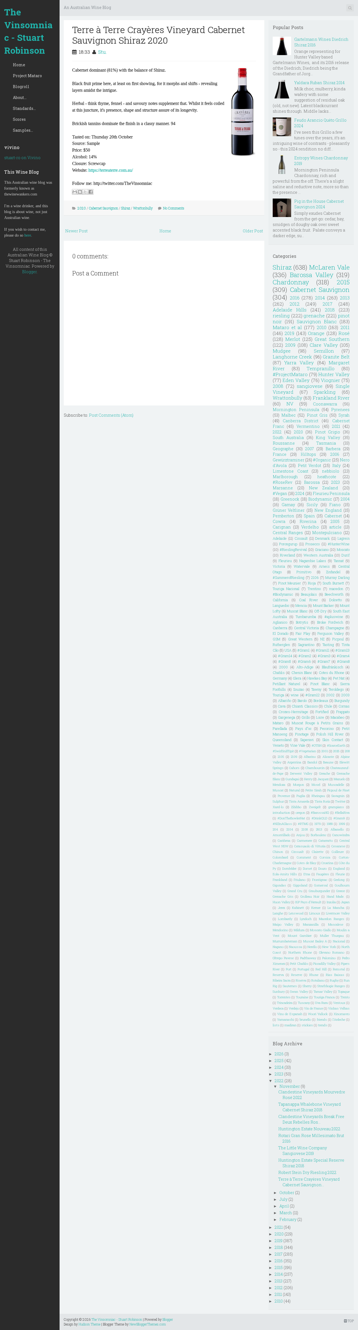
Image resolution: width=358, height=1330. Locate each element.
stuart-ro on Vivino (22, 157)
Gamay (288, 504)
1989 (330, 824)
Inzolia (331, 902)
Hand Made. (336, 896)
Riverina (308, 521)
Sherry (307, 986)
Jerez (281, 907)
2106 (315, 577)
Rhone (313, 975)
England (339, 868)
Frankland (280, 880)
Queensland (282, 739)
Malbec (288, 415)
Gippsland (300, 885)
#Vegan (280, 493)
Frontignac (319, 880)
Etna (306, 874)
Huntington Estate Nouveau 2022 (309, 1128)
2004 (345, 499)
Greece (340, 891)
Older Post (253, 231)
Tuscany (304, 1003)
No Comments (173, 208)
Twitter (340, 801)
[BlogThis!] (80, 192)
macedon (336, 588)
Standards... (24, 108)
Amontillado (281, 835)
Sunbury (279, 991)
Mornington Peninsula (296, 409)
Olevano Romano (331, 952)
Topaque (344, 991)
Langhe (278, 913)
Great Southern (332, 339)
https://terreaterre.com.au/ (110, 170)
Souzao (298, 689)
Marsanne (283, 488)
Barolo (302, 700)
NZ (322, 639)
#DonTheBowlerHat (291, 818)
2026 (279, 1054)
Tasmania (326, 443)
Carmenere (304, 840)
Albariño (284, 700)
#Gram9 (339, 818)
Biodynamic (320, 499)
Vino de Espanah (289, 1014)
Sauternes (290, 986)
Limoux (314, 913)
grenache (314, 315)
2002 (330, 695)
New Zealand (323, 488)
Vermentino (308, 426)
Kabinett (298, 907)
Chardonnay (291, 282)
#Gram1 (303, 650)
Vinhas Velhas (339, 1008)
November (289, 1086)
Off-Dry (320, 611)
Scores (19, 119)
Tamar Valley (323, 991)
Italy (336, 465)
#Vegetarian (307, 751)
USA (287, 650)
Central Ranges (288, 532)
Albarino (310, 756)
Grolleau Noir (310, 896)
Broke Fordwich (330, 622)
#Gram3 (324, 656)
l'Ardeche (339, 1019)
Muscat (278, 790)
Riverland (287, 555)
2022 (277, 432)
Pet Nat (339, 678)
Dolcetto (335, 600)
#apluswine (333, 616)
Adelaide (280, 538)
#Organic (322, 460)
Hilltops (308, 454)
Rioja (312, 583)
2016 (295, 297)
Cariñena (284, 840)
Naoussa (295, 947)
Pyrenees (340, 409)
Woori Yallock (318, 1014)
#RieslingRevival (293, 549)
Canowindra (341, 835)
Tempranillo (321, 368)
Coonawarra (325, 404)
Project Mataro (27, 75)
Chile (328, 706)
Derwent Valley (301, 773)
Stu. (102, 52)
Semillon (324, 351)
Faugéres (322, 874)
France (279, 454)
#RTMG (303, 824)
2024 (299, 493)
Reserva (278, 975)
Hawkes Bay (317, 678)
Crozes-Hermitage (293, 711)
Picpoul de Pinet (338, 790)
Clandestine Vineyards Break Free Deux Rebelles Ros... (311, 1119)
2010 (321, 327)
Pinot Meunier (289, 583)
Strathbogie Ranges (331, 986)
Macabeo (337, 717)
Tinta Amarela (299, 801)
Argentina (294, 762)
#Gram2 (304, 656)
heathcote (326, 476)
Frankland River (331, 398)
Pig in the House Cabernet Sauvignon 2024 (319, 204)
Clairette (317, 852)
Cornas (344, 706)
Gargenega (286, 717)
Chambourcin (315, 768)
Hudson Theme (89, 1324)
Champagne (335, 628)
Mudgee (282, 351)
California (280, 600)
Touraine (302, 997)
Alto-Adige (305, 667)
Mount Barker (323, 605)
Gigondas (279, 885)
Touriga (278, 695)
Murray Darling (337, 577)
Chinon (278, 852)
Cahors (294, 768)
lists (276, 1025)
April (284, 1206)
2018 (330, 309)
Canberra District (300, 420)
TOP (350, 1321)
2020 (81, 208)
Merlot (292, 339)
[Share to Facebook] (90, 192)
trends (322, 1025)
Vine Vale (297, 745)
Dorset (307, 868)
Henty (308, 779)
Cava (282, 706)
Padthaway (308, 958)
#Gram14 (285, 656)
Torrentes (284, 997)
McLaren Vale (329, 267)
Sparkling (325, 392)
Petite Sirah (313, 790)
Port (288, 969)
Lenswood (296, 913)
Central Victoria (306, 628)
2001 (324, 751)
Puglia (300, 796)
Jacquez (323, 779)
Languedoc (281, 605)
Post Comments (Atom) (111, 415)
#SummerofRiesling (288, 577)
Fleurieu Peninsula (331, 493)
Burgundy (342, 700)
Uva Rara (321, 1003)
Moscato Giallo (320, 930)
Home (19, 64)
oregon (300, 812)
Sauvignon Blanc (317, 321)
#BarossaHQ (320, 812)
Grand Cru (295, 891)
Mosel (316, 784)
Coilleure (338, 852)
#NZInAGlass (282, 824)
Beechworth (334, 594)
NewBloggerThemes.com (147, 1324)
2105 (281, 756)
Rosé (344, 333)
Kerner (316, 907)
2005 (335, 521)
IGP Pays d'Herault (308, 902)
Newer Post (76, 231)
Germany (280, 678)
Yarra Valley (299, 362)
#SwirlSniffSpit (283, 751)
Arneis (324, 566)
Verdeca (278, 1008)
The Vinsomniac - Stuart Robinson (28, 31)
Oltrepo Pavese (283, 958)
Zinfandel (333, 572)
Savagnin (338, 796)
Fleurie (340, 874)
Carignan (282, 527)
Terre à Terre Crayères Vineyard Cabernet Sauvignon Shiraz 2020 (158, 34)
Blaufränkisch (332, 667)
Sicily (312, 504)
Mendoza (279, 784)
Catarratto (326, 840)
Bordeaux (321, 700)
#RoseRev (282, 482)
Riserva (301, 980)
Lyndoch (306, 919)
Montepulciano (327, 532)
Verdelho (310, 527)
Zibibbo (296, 807)
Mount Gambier (300, 935)
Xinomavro (342, 1014)
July (283, 1199)
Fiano (335, 504)
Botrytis (302, 622)
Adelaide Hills (290, 309)
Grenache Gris (283, 896)
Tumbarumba (306, 616)
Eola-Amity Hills (285, 874)
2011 (345, 327)
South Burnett (333, 583)
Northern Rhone (300, 952)
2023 (335, 482)
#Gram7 (323, 661)
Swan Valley (299, 991)
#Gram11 (322, 650)
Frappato (343, 711)
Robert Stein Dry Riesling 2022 (307, 1172)
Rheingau (318, 796)
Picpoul (338, 639)
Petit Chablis (299, 963)
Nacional (339, 941)
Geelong (339, 880)
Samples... (23, 130)
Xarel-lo (278, 807)
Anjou (300, 835)
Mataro (278, 723)
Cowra (279, 521)
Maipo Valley (283, 924)
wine (295, 695)
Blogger (29, 271)
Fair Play (303, 633)
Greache (324, 773)
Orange (316, 333)
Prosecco (312, 544)
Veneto (278, 745)
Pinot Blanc (320, 683)
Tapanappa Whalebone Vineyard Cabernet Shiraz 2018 (309, 1107)
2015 (343, 282)
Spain (309, 515)
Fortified (322, 711)
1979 (317, 824)
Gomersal (321, 885)
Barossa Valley (311, 275)
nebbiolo (330, 471)
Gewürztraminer (288, 460)
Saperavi (307, 739)
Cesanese (338, 846)
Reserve (296, 975)
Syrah (344, 415)
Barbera (333, 448)
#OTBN (317, 745)
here (27, 235)
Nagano (278, 947)
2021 (336, 426)
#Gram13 (342, 650)
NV (289, 403)
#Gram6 (304, 661)
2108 (305, 829)
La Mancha (336, 907)
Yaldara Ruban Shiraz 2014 (319, 82)
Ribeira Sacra (282, 980)
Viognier (330, 380)
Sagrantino (306, 644)
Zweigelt (315, 807)
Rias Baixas (335, 975)
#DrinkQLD (319, 818)
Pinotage (302, 734)
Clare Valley (324, 345)
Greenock (290, 499)
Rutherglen (281, 644)
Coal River (308, 600)
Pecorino (327, 728)
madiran (290, 1025)
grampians (336, 807)
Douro (322, 868)
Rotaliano (318, 980)
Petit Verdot (309, 465)
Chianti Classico (305, 706)
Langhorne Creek (292, 356)
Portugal (303, 969)
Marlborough (285, 476)
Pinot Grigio (327, 432)
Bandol (312, 762)
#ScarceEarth (336, 745)
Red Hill (321, 969)
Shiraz (125, 208)
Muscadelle (336, 784)
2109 (294, 756)
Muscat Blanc (297, 611)
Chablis (279, 672)
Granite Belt (336, 356)
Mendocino (280, 930)
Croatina (327, 863)
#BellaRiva (342, 812)
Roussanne (284, 443)
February (287, 1219)
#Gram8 (343, 661)
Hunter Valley (334, 374)
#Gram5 (284, 661)
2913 (319, 829)
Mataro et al (287, 327)
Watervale (302, 566)
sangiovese (309, 386)
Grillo (306, 717)
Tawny (316, 689)
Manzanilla (311, 924)
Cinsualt (297, 852)
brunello (305, 1019)
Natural (294, 790)
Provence (284, 796)
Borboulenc (318, 835)
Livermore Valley (338, 913)
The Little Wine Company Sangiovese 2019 (302, 1150)
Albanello (337, 829)
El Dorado (280, 633)
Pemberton (283, 515)
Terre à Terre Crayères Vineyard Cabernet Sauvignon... (309, 1181)
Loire (320, 717)
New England (327, 510)
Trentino (314, 588)
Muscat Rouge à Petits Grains (317, 723)
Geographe (283, 448)
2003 (345, 695)
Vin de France (313, 1008)
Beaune (328, 762)
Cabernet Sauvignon (103, 208)
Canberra (280, 628)
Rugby (334, 980)
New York (329, 947)
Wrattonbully (143, 208)
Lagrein (344, 538)
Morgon (298, 784)
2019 (289, 333)
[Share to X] (85, 192)
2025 (336, 751)
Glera (297, 678)
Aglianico (280, 622)
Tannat (339, 560)
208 (347, 751)
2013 (345, 297)
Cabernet (333, 515)
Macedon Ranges (331, 919)
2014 (320, 297)
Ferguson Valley (330, 633)
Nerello (312, 947)
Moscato (343, 549)
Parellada (280, 728)
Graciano (322, 549)
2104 (289, 829)
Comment (304, 857)
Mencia (301, 605)
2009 (290, 345)
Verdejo (294, 1008)
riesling (281, 315)
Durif (345, 555)
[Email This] (74, 192)
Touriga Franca (324, 997)
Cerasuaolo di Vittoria (310, 846)
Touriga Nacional (286, 588)
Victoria (279, 566)
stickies (307, 1025)
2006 (334, 454)
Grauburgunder (319, 891)
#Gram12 (312, 695)
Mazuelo (339, 779)
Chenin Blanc (301, 672)
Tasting (328, 644)
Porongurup (288, 544)
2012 (294, 304)
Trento (345, 997)
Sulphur (278, 801)
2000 (283, 667)
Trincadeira (285, 1003)
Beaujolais (309, 594)
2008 (278, 386)
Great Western (300, 639)
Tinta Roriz (322, 801)
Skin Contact (332, 739)
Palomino (329, 958)
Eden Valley (296, 380)
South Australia (288, 437)
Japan (345, 902)
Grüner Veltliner (289, 510)
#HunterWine (339, 544)
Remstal (339, 969)
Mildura (299, 930)
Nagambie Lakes (312, 560)
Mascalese (335, 924)
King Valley (328, 437)
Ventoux (339, 1003)
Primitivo (303, 572)
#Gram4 (343, 656)
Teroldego (336, 689)
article (335, 527)
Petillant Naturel (286, 683)
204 (275, 829)
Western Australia (318, 555)
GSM (276, 639)
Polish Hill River (330, 734)
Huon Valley (281, 902)
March (285, 1212)
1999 (342, 824)
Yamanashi (285, 1019)
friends (322, 1019)
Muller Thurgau (332, 935)
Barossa (312, 482)
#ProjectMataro (290, 374)
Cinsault (301, 538)
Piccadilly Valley (324, 963)
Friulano (299, 880)
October (286, 1192)
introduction (281, 812)
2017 (327, 304)
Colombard (280, 857)
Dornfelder (289, 868)
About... (20, 97)
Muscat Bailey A (315, 941)
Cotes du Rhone (331, 672)
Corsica (325, 857)
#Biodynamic (283, 594)
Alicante (328, 756)
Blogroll (21, 86)
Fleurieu (285, 560)
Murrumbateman (285, 941)
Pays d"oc (303, 728)
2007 (309, 448)
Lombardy (285, 919)
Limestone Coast (290, 471)
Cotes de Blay (306, 863)
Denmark (322, 538)
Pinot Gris (317, 415)
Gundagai (292, 779)
